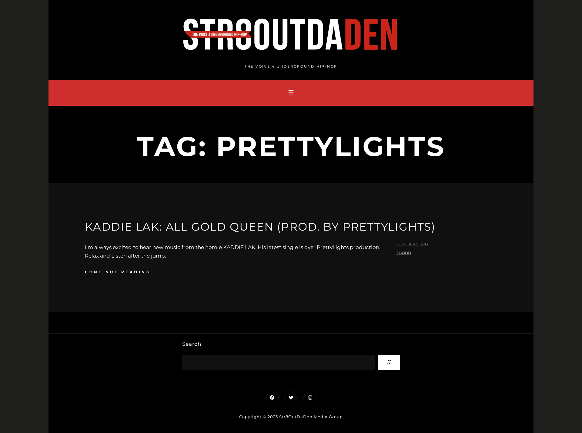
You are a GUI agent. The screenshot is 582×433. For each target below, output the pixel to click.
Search (191, 344)
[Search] (389, 362)
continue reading (118, 272)
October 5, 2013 (412, 244)
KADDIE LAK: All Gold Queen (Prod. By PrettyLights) (260, 226)
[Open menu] (291, 92)
